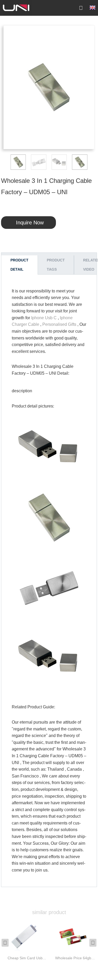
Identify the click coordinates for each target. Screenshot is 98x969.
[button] (7, 162)
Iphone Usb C (44, 318)
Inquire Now (30, 222)
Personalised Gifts (59, 324)
